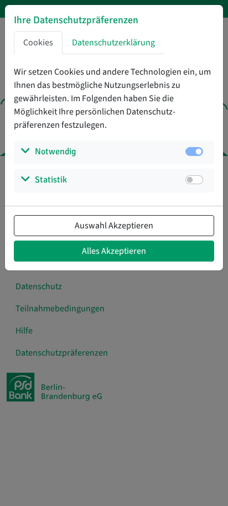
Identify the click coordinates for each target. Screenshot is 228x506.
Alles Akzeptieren (114, 251)
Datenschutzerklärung (113, 42)
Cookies (38, 42)
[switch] (194, 179)
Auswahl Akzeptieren (114, 226)
